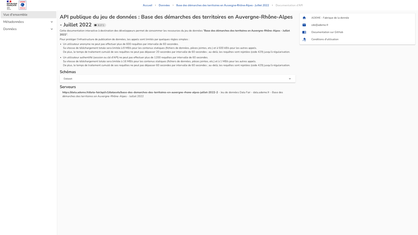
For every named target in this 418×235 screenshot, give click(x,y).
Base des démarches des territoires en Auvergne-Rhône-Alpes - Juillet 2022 (222, 5)
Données (164, 5)
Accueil (147, 5)
